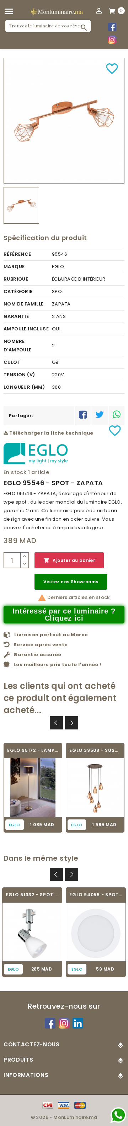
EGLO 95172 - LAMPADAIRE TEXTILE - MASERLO (33, 750)
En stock (15, 472)
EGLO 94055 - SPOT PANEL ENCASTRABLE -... (95, 895)
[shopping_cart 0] (112, 10)
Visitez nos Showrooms (70, 582)
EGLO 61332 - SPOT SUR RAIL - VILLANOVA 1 (32, 895)
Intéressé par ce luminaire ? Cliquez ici (63, 614)
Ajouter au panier (69, 560)
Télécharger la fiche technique (50, 433)
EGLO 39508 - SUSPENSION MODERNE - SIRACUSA (95, 750)
